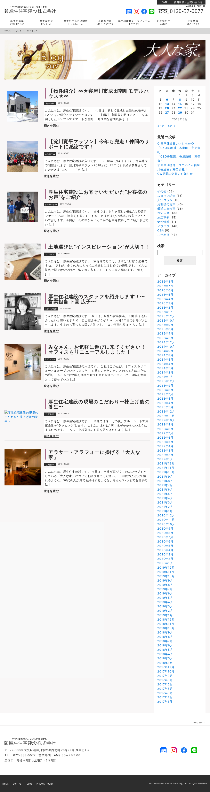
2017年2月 (165, 697)
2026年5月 (165, 294)
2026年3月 (165, 303)
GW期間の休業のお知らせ (175, 173)
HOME (164, 2)
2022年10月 (166, 420)
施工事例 (163, 217)
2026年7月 (165, 285)
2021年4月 (165, 498)
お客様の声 (163, 22)
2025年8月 (165, 329)
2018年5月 (165, 649)
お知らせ (163, 213)
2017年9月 (165, 675)
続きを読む (51, 125)
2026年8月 (165, 281)
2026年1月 (165, 312)
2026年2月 (165, 307)
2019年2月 (165, 610)
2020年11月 (166, 519)
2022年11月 (166, 415)
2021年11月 (165, 467)
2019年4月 (165, 602)
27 (167, 112)
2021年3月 (165, 502)
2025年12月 (166, 316)
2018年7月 (165, 641)
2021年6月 (165, 489)
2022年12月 (166, 411)
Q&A (160, 230)
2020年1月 (165, 563)
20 (167, 108)
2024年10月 (166, 346)
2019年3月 (165, 606)
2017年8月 (165, 680)
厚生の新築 (17, 22)
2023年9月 (165, 385)
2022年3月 (165, 450)
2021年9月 (165, 476)
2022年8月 (165, 429)
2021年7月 (165, 485)
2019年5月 (165, 597)
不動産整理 (105, 22)
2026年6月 (165, 290)
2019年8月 (165, 584)
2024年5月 (165, 359)
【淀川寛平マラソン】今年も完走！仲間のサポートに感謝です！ (99, 144)
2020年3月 (165, 554)
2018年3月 (165, 658)
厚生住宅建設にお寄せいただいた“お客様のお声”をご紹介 (97, 194)
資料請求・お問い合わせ (188, 2)
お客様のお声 (51, 204)
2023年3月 (165, 407)
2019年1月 (165, 615)
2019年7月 (165, 589)
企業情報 (193, 22)
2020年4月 (165, 550)
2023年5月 (165, 398)
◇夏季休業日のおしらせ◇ (175, 143)
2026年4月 (165, 299)
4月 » (172, 126)
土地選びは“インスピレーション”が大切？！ (99, 246)
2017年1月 (164, 701)
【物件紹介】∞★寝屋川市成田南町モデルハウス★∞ (98, 93)
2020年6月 (165, 541)
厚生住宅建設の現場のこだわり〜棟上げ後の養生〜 (99, 404)
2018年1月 (165, 662)
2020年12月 (166, 515)
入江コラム (50, 154)
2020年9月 (165, 528)
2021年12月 (166, 463)
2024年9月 (165, 351)
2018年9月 (165, 632)
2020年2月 (165, 558)
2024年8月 (165, 355)
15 (180, 104)
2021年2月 (165, 506)
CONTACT (18, 784)
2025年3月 (165, 338)
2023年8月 (165, 390)
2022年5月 (165, 442)
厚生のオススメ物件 (76, 22)
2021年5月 (165, 493)
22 (180, 108)
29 (180, 112)
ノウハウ (50, 254)
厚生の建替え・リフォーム (134, 22)
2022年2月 (165, 454)
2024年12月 (166, 342)
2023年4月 (165, 403)
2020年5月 (165, 545)
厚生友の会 (46, 22)
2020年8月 (165, 533)
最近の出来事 (166, 208)
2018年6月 (165, 645)
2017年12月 (166, 667)
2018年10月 (166, 628)
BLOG (29, 784)
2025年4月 (165, 333)
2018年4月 (165, 654)
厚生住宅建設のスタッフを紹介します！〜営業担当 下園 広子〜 (96, 299)
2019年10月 (166, 576)
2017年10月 (166, 671)
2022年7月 (165, 433)
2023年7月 (165, 394)
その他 (162, 191)
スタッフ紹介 (51, 309)
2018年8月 (165, 636)
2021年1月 (165, 511)
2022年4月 (165, 446)
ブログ (19, 31)
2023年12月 (166, 381)
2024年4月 (165, 364)
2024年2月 (165, 372)
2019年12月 (166, 567)
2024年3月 (165, 368)
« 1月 (161, 126)
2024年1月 (165, 376)
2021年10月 (166, 472)
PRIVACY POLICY (45, 784)
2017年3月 (165, 693)
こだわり (50, 414)
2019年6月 (165, 593)
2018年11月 (165, 623)
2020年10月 (166, 524)
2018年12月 (166, 619)
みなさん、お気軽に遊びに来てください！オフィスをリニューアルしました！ (97, 349)
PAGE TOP (198, 723)
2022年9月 (165, 424)
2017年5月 (165, 688)
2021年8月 (165, 481)
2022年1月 (165, 459)
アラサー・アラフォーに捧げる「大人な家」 (94, 454)
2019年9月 (165, 580)
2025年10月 (166, 320)
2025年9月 (165, 324)
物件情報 (50, 103)
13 (167, 104)
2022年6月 (165, 437)
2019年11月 (165, 572)
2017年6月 (165, 684)
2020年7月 (165, 537)
